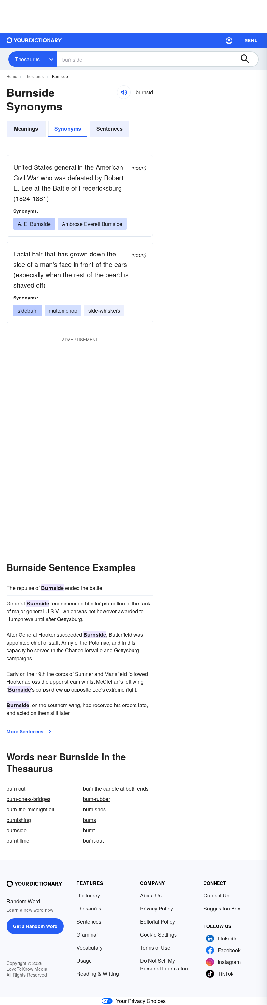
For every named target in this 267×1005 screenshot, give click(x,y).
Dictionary (88, 895)
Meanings (26, 128)
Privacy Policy (156, 908)
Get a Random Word (35, 926)
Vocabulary (90, 947)
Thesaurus (27, 59)
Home (12, 76)
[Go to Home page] (34, 40)
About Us (151, 895)
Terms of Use (155, 947)
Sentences (109, 128)
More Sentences (25, 731)
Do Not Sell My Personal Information (164, 964)
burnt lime (18, 840)
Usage (84, 960)
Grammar (87, 934)
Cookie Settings (158, 934)
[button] (229, 40)
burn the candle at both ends (115, 788)
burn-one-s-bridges (28, 799)
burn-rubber (96, 799)
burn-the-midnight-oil (30, 809)
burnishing (19, 819)
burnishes (94, 809)
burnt (89, 830)
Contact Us (216, 895)
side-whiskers (104, 310)
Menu (251, 40)
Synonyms (67, 128)
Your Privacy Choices (141, 1001)
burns (89, 819)
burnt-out (93, 840)
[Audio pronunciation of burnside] (124, 92)
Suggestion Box (222, 908)
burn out (16, 788)
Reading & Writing (98, 973)
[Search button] (248, 59)
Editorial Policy (157, 921)
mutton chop (63, 310)
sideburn (28, 310)
